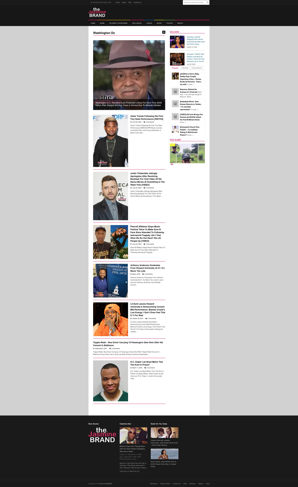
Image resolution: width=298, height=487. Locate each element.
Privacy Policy (165, 483)
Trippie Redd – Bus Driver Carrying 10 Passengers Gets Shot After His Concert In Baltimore (128, 344)
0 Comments (150, 122)
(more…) (190, 79)
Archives (192, 483)
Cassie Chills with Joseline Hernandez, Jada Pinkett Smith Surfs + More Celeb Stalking (164, 442)
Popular (175, 67)
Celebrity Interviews (118, 23)
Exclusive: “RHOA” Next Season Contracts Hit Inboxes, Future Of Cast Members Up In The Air (195, 57)
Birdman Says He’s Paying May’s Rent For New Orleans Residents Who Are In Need (132, 449)
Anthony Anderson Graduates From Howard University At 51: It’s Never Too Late (147, 268)
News (102, 23)
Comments (196, 67)
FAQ (129, 2)
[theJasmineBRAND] (97, 12)
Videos (149, 23)
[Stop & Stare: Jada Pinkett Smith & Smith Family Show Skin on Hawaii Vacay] (164, 454)
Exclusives (137, 23)
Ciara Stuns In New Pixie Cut (129, 471)
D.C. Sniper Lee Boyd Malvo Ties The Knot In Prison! (146, 363)
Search (200, 483)
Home (118, 2)
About (124, 2)
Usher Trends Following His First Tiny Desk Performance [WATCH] (146, 117)
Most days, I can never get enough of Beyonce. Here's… (191, 93)
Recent (185, 67)
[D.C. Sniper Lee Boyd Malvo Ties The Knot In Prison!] (110, 380)
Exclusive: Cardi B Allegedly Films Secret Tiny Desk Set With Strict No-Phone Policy (196, 40)
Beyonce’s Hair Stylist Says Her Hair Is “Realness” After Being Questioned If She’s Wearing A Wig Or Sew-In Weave (133, 465)
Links (208, 483)
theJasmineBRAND (105, 483)
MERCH (180, 23)
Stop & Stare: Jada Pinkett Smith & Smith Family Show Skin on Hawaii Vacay (163, 464)
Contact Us (137, 2)
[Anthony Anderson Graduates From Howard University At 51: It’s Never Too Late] (110, 281)
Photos (169, 23)
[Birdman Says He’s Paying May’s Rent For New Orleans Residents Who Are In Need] (133, 435)
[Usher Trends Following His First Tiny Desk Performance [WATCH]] (110, 141)
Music (159, 23)
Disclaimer (153, 483)
